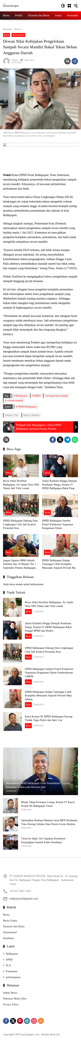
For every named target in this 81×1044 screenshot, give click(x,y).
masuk (19, 584)
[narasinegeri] (11, 5)
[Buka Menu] (69, 5)
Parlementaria (18, 35)
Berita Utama (10, 920)
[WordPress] (27, 1021)
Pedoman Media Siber (15, 998)
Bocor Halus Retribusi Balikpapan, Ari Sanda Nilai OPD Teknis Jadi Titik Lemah (21, 484)
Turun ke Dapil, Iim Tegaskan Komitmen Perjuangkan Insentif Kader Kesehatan (43, 840)
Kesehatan (8, 938)
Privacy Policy (11, 1004)
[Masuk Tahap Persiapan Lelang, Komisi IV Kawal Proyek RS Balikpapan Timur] (10, 805)
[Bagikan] (75, 61)
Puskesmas (11, 971)
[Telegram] (67, 439)
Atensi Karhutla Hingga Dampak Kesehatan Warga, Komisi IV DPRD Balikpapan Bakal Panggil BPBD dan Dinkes (59, 484)
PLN (8, 965)
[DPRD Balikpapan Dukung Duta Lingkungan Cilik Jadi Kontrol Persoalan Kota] (21, 505)
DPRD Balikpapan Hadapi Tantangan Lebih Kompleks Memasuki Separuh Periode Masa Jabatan (59, 564)
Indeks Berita (10, 992)
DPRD (37, 395)
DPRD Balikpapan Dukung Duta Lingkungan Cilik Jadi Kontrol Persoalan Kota (20, 524)
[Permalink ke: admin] (7, 61)
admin (15, 60)
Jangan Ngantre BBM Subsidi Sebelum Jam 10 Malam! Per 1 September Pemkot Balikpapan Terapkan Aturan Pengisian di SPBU (19, 564)
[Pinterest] (20, 1021)
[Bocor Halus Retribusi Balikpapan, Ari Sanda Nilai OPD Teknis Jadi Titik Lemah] (21, 465)
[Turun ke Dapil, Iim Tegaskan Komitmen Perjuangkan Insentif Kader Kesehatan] (10, 842)
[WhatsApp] (75, 439)
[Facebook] (53, 439)
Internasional (10, 932)
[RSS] (41, 1021)
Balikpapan (22, 395)
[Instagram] (34, 1021)
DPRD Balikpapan (27, 406)
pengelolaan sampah (57, 395)
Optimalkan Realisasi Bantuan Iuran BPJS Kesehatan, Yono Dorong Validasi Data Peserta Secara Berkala (49, 822)
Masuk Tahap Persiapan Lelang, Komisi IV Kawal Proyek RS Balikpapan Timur (48, 804)
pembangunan (13, 977)
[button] (63, 5)
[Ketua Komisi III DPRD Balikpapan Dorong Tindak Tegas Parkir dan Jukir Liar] (12, 721)
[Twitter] (60, 439)
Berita (6, 35)
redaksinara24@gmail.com (23, 898)
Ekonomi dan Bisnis (13, 926)
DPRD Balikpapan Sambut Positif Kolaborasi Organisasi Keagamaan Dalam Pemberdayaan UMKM (57, 524)
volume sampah (15, 400)
